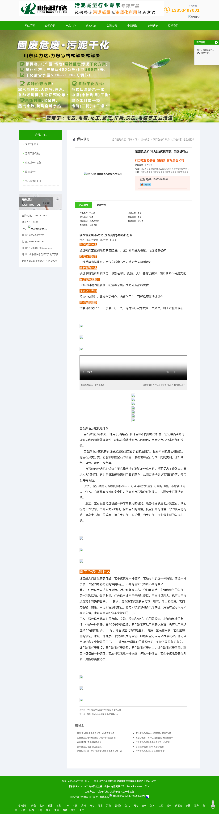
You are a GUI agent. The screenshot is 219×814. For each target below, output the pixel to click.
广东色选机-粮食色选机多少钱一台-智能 (153, 742)
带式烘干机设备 (33, 162)
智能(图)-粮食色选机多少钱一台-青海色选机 (95, 733)
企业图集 (132, 25)
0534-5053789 (75, 781)
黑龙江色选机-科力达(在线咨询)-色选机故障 (154, 738)
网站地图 (74, 796)
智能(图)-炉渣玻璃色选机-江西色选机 (103, 714)
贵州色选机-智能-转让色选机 (89, 747)
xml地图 (84, 796)
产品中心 (71, 25)
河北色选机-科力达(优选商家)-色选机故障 (153, 733)
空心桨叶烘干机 (33, 181)
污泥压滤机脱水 (33, 153)
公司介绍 (50, 25)
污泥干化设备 (32, 144)
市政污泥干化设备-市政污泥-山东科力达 (104, 710)
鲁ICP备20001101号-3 (137, 786)
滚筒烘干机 (30, 171)
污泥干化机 (85, 240)
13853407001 (185, 10)
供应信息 (91, 25)
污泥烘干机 (97, 240)
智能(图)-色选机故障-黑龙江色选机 (150, 747)
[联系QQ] (37, 228)
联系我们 (173, 25)
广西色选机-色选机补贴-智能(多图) (150, 751)
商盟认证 (153, 25)
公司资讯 (112, 25)
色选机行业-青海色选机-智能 (89, 742)
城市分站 (21, 805)
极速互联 (104, 796)
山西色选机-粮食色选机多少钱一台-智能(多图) (96, 738)
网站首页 (30, 25)
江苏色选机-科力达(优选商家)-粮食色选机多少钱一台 (99, 751)
